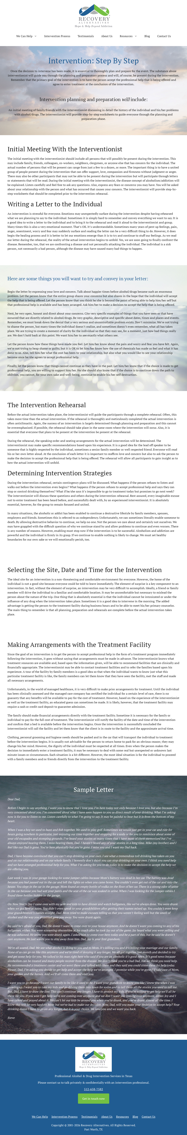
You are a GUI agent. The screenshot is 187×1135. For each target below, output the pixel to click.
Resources (126, 36)
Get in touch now (93, 1099)
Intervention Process (57, 36)
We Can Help (24, 36)
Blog (147, 36)
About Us (106, 36)
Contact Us (164, 36)
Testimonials (86, 36)
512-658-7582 (93, 1089)
